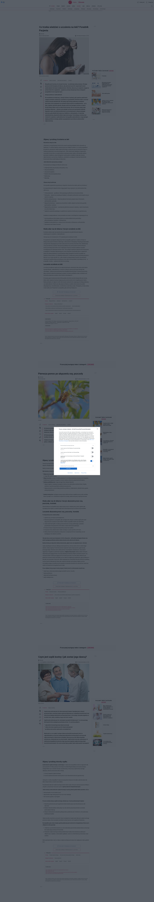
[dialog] (77, 451)
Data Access (77, 472)
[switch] (91, 448)
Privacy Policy (83, 472)
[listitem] (77, 445)
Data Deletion (70, 472)
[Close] (98, 429)
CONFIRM (68, 468)
